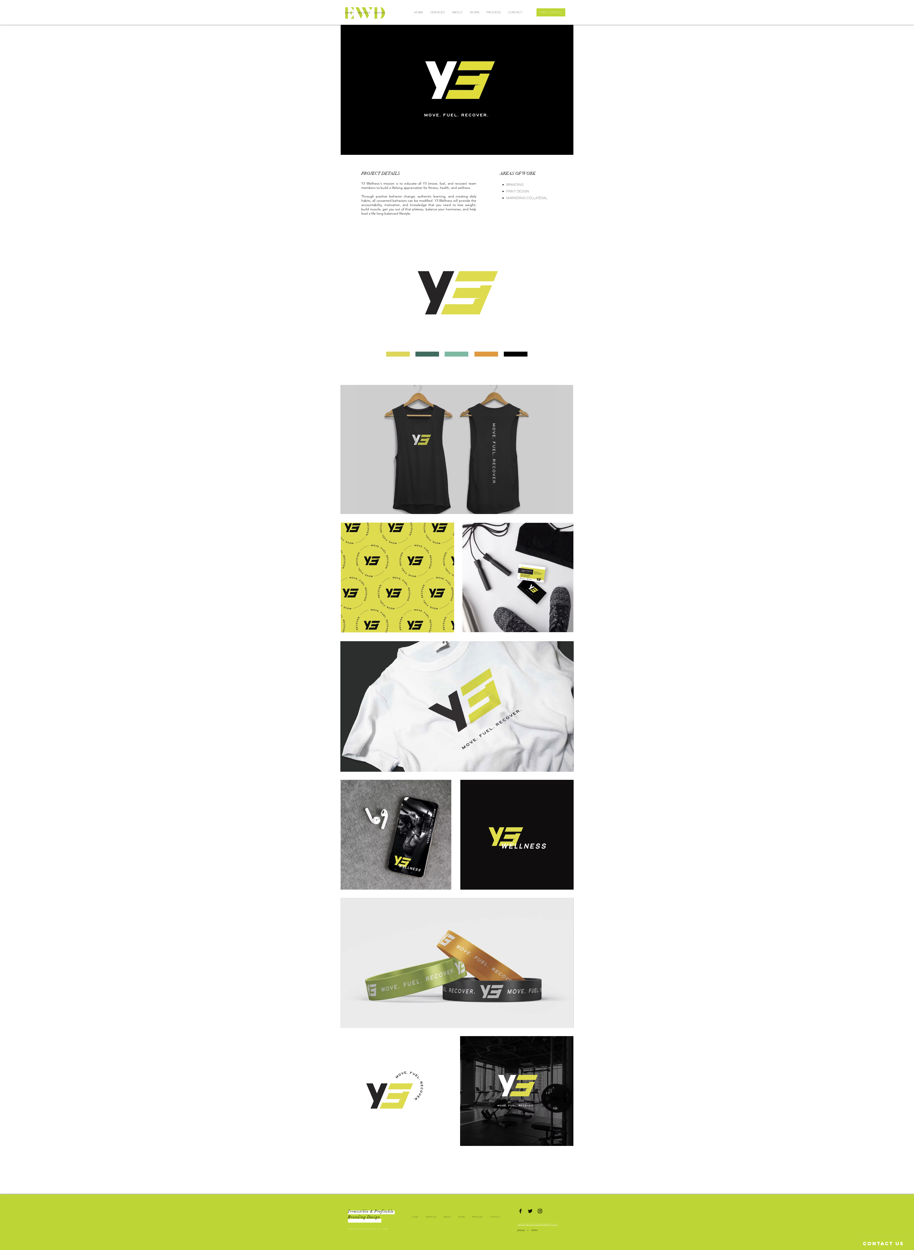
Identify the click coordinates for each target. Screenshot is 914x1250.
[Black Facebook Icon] (520, 1211)
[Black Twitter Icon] (530, 1211)
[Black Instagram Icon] (540, 1211)
